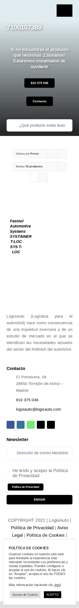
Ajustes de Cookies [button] (25, 594)
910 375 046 (27, 400)
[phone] (51, 425)
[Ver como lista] (43, 177)
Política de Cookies (46, 535)
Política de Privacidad (32, 527)
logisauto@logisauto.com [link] (38, 409)
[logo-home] (22, 8)
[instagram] (21, 425)
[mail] (41, 425)
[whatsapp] (31, 425)
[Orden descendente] (62, 153)
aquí (57, 585)
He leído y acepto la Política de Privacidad (40, 473)
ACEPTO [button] (53, 594)
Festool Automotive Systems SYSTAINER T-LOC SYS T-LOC (21, 236)
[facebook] (10, 425)
